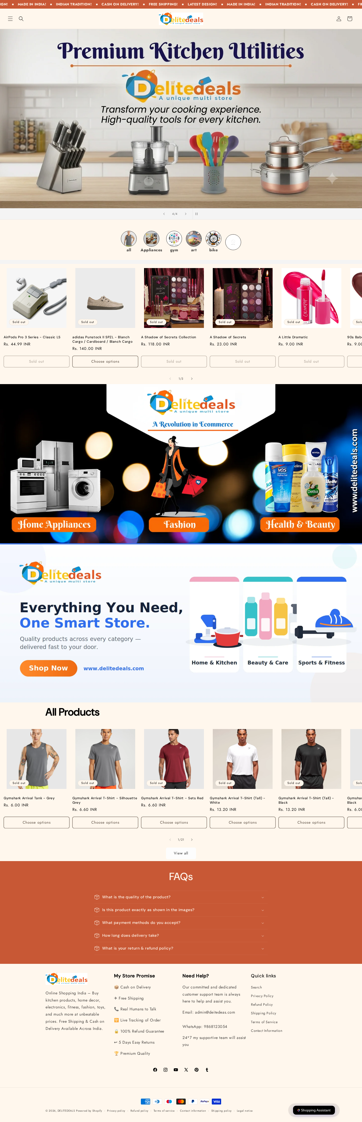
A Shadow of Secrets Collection (168, 337)
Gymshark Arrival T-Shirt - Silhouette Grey (104, 800)
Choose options (105, 361)
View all (181, 853)
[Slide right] (191, 378)
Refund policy (139, 1110)
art (194, 250)
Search (256, 987)
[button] (10, 18)
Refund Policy (262, 1004)
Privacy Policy (262, 995)
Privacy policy (116, 1110)
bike (213, 250)
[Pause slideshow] (198, 213)
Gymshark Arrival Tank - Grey (29, 798)
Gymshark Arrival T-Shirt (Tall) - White (237, 800)
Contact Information (266, 1030)
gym (174, 250)
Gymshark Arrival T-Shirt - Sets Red (172, 798)
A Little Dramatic (293, 337)
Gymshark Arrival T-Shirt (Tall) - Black (306, 800)
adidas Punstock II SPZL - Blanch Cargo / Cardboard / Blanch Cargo (102, 339)
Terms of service (164, 1110)
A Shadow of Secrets (228, 337)
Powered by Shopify (89, 1111)
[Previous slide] (164, 213)
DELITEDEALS (66, 1111)
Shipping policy (221, 1110)
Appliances (151, 250)
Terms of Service (264, 1022)
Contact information (193, 1110)
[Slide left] (170, 378)
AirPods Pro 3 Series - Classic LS (32, 337)
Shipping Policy (263, 1013)
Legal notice (245, 1110)
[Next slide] (185, 213)
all (129, 250)
